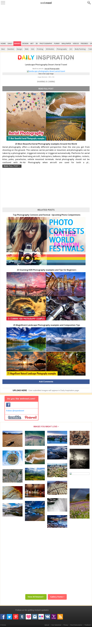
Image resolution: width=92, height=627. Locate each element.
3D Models (50, 49)
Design (25, 43)
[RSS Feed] (60, 615)
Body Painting (80, 49)
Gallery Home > (57, 596)
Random (11, 49)
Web (26, 49)
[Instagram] (34, 615)
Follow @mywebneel (15, 411)
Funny (57, 43)
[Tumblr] (22, 615)
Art (32, 43)
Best (3, 49)
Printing (40, 49)
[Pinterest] (15, 615)
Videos (76, 43)
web (46, 2)
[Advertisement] (46, 23)
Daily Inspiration (67, 390)
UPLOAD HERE (20, 390)
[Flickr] (41, 615)
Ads (32, 49)
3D (37, 43)
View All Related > (36, 596)
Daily (10, 43)
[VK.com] (47, 615)
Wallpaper (66, 43)
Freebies (84, 43)
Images (17, 43)
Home (3, 43)
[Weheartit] (28, 615)
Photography (46, 43)
